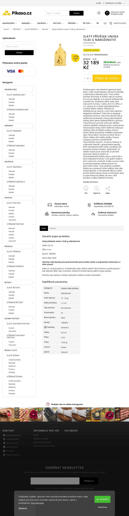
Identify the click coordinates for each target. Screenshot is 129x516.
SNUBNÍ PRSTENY (12, 318)
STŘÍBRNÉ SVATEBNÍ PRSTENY (16, 336)
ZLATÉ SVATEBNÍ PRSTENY (18, 323)
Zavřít (116, 197)
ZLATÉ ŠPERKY (13, 355)
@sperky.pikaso (13, 455)
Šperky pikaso (12, 443)
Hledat (76, 13)
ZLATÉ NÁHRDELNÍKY (16, 95)
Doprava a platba (113, 3)
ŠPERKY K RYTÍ (11, 350)
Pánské (11, 102)
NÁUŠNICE (9, 161)
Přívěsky (12, 372)
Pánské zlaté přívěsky (69, 288)
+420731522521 (12, 439)
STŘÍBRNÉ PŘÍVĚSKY (15, 266)
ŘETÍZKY (8, 282)
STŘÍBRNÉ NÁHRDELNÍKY (17, 109)
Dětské (11, 105)
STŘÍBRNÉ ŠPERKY (15, 376)
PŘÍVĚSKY (9, 246)
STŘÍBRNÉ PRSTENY (15, 224)
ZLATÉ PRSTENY (14, 203)
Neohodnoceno (101, 54)
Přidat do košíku (107, 78)
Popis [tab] (44, 228)
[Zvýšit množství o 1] (91, 78)
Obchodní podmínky (42, 442)
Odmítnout (102, 507)
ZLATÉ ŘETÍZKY (13, 287)
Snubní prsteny (14, 360)
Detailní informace (90, 182)
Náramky (12, 363)
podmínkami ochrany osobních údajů (78, 488)
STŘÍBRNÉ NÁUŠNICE (16, 181)
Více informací (37, 503)
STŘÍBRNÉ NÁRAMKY (16, 145)
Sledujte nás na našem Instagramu (67, 404)
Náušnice (12, 366)
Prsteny (12, 369)
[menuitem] (11, 23)
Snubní (11, 217)
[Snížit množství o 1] (85, 78)
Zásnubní (12, 220)
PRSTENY (8, 197)
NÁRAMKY (9, 125)
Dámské (12, 99)
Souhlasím (104, 499)
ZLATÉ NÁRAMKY (14, 131)
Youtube (10, 451)
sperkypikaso (12, 447)
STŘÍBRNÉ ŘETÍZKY (15, 302)
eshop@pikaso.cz (13, 435)
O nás (98, 3)
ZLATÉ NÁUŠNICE (14, 167)
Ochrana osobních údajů (44, 446)
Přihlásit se (89, 481)
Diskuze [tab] (53, 228)
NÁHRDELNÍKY (11, 89)
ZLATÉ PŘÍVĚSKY (14, 251)
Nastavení (23, 508)
